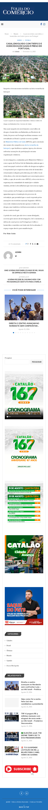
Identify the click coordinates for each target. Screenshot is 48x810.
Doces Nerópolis (13, 666)
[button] (7, 315)
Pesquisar (8, 358)
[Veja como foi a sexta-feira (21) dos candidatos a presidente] (12, 702)
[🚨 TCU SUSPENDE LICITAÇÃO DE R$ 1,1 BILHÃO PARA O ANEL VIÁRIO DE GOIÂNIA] (12, 751)
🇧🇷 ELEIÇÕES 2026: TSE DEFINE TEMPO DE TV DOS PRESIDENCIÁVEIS (31, 735)
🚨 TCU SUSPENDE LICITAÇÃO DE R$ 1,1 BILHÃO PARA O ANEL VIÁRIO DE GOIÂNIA (30, 751)
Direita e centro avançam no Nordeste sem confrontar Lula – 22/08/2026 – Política (31, 685)
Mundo (16, 34)
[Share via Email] (37, 244)
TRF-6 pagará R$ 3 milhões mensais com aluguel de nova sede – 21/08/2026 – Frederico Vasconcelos (32, 718)
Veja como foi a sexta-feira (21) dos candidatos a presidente (32, 701)
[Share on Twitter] (32, 244)
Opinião (9, 660)
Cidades (9, 640)
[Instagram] (44, 24)
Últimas (9, 650)
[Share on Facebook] (30, 244)
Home (7, 34)
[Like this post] (28, 244)
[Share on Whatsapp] (35, 244)
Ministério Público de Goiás (16, 142)
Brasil (9, 645)
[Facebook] (41, 24)
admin (17, 51)
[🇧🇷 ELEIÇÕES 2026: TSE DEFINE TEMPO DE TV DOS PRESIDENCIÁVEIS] (12, 736)
